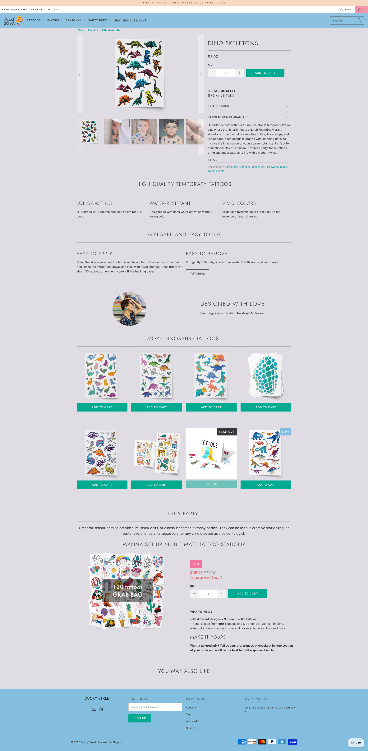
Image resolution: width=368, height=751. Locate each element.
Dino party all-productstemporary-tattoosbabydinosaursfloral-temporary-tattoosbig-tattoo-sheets (102, 375)
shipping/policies (14, 9)
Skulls (283, 166)
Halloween (272, 166)
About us (191, 707)
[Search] (359, 20)
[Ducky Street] (13, 20)
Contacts (191, 728)
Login (348, 9)
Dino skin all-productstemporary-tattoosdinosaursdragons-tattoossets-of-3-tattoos (266, 375)
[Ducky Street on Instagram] (101, 709)
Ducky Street (88, 742)
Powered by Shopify (110, 742)
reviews (37, 9)
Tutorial (52, 9)
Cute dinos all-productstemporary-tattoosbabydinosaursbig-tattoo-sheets (211, 375)
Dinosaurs (258, 166)
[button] (36, 20)
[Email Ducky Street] (94, 709)
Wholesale (192, 721)
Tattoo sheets (216, 170)
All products (230, 166)
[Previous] (79, 74)
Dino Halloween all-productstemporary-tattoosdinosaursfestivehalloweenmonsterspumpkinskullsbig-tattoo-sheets (102, 453)
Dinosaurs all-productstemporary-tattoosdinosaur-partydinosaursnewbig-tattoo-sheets (266, 453)
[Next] (201, 74)
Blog (188, 714)
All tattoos (245, 166)
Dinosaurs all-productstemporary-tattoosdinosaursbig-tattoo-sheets (156, 375)
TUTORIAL (197, 273)
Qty (210, 65)
